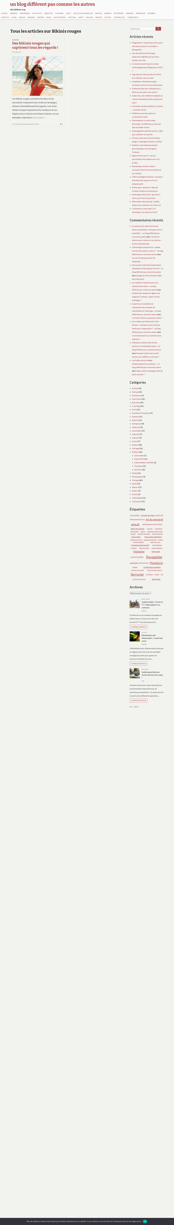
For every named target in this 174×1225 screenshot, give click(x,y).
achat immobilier (135, 515)
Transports (132, 17)
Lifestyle (5, 17)
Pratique (72, 17)
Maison (22, 17)
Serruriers (138, 469)
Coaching (59, 13)
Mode (48, 17)
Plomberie (156, 563)
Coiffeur (142, 531)
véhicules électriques (139, 579)
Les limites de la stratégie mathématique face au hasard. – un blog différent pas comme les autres (146, 363)
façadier (160, 540)
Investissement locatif (140, 545)
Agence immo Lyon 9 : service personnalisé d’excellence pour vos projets (146, 159)
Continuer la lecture (138, 627)
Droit (68, 13)
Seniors (98, 17)
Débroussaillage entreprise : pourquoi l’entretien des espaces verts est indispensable (147, 180)
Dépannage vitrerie (136, 540)
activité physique (148, 515)
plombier (135, 567)
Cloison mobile (134, 531)
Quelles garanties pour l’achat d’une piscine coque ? (152, 675)
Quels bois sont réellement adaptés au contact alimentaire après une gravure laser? (147, 99)
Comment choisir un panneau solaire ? (147, 318)
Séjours (89, 17)
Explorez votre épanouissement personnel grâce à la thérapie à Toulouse (144, 148)
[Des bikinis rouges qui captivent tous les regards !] (37, 76)
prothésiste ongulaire (152, 567)
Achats (4, 13)
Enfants (108, 13)
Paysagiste (154, 557)
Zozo (19, 52)
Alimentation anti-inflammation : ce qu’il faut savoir (152, 638)
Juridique (134, 548)
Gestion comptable (138, 542)
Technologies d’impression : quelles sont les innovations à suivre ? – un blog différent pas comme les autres (147, 250)
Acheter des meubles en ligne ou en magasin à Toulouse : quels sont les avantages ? (146, 296)
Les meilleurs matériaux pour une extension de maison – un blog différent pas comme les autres (145, 286)
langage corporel (144, 548)
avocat (135, 524)
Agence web (159, 515)
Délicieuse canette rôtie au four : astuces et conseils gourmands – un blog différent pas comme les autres (146, 346)
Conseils (133, 534)
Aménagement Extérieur (137, 519)
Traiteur (156, 574)
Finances (129, 13)
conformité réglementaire (155, 531)
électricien (156, 579)
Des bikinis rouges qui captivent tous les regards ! (35, 45)
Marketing (138, 551)
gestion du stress (155, 542)
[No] (171, 1221)
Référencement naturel (154, 570)
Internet (152, 13)
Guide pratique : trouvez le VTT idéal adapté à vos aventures (152, 605)
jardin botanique (157, 545)
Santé (81, 17)
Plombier (138, 466)
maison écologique (157, 548)
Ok (145, 1221)
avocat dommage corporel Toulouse (152, 524)
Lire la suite (39, 118)
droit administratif (157, 534)
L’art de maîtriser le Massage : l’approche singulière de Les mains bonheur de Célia (145, 56)
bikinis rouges (32, 124)
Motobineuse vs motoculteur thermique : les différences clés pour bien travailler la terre (146, 124)
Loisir (13, 17)
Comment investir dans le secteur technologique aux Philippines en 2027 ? (147, 67)
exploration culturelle (150, 540)
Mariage (31, 17)
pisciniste (134, 563)
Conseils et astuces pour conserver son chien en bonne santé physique (146, 240)
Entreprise (118, 13)
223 (135, 707)
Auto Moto (37, 13)
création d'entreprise (143, 534)
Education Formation (83, 13)
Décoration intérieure (153, 537)
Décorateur (139, 455)
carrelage (150, 528)
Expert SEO (139, 459)
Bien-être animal (137, 529)
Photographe (59, 17)
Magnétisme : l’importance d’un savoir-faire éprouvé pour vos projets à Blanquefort (147, 46)
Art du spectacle (154, 519)
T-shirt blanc (149, 574)
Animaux (13, 13)
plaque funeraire (143, 563)
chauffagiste (158, 528)
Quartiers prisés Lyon (137, 570)
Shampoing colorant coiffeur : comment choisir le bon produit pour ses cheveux (146, 169)
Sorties (107, 17)
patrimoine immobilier (137, 557)
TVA (162, 574)
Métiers (40, 17)
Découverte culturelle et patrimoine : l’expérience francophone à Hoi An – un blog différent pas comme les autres (147, 268)
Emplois (98, 13)
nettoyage (156, 551)
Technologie (119, 17)
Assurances (25, 13)
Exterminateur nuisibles (143, 462)
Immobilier (140, 13)
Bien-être (49, 13)
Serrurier (137, 574)
